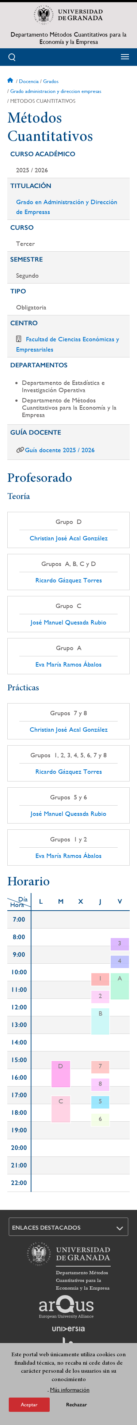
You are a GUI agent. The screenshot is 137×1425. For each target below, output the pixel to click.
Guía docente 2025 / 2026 (60, 450)
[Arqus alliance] (66, 1307)
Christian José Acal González (69, 538)
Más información (70, 1389)
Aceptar (29, 1404)
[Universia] (68, 1329)
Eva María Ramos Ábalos (68, 664)
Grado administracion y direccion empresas (55, 91)
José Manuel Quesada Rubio (68, 622)
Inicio (11, 81)
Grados (50, 81)
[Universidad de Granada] (69, 15)
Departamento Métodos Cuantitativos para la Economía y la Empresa (68, 38)
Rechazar (76, 1405)
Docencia (29, 81)
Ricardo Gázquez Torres (68, 580)
